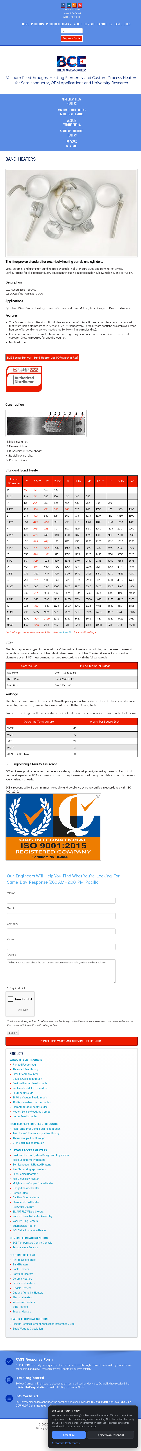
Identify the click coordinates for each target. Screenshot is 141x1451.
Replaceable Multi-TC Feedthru (30, 1088)
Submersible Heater (24, 1225)
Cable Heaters (21, 1269)
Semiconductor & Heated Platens (32, 1164)
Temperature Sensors (25, 1247)
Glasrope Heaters (23, 1297)
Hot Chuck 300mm (23, 1206)
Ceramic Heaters (22, 1278)
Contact (89, 24)
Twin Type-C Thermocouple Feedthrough (36, 1133)
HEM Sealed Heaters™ (25, 1173)
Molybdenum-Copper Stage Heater (33, 1183)
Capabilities (104, 24)
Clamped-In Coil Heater (26, 1202)
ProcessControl (71, 143)
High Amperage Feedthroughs (30, 1106)
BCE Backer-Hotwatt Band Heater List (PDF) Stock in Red (42, 357)
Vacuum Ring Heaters (25, 1221)
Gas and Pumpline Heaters (28, 1292)
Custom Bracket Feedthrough (30, 1083)
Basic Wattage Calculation (28, 1328)
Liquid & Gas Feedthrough (27, 1078)
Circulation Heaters (24, 1283)
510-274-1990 (71, 17)
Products (37, 24)
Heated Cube (20, 1192)
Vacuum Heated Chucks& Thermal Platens (71, 112)
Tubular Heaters (22, 1311)
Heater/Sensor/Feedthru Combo (31, 1111)
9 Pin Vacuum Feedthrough (28, 1142)
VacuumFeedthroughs (72, 122)
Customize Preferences (66, 1443)
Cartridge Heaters (23, 1273)
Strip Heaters (20, 1306)
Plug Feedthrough (23, 1092)
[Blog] (74, 5)
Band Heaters (20, 1264)
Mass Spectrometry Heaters (29, 1159)
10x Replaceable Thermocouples (32, 1102)
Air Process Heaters (24, 1259)
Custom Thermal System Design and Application (41, 1155)
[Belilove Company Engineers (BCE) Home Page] (72, 61)
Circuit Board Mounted (26, 1074)
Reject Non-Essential (111, 1435)
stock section (65, 632)
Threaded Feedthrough (26, 1069)
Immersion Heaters (24, 1302)
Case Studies (122, 24)
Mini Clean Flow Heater (26, 1178)
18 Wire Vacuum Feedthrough (30, 1097)
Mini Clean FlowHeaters (71, 101)
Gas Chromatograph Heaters (29, 1169)
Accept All (69, 1435)
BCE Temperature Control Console (32, 1242)
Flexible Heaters (22, 1288)
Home (25, 24)
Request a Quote (71, 38)
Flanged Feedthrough (25, 1064)
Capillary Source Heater (26, 1197)
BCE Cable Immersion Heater (29, 1230)
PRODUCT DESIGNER (58, 24)
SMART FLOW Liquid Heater (28, 1211)
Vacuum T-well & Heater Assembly (33, 1216)
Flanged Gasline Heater (26, 1188)
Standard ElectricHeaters (71, 133)
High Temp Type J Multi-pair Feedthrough (37, 1128)
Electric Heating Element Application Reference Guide (44, 1323)
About (78, 24)
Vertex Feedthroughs (25, 1116)
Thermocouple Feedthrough (29, 1138)
